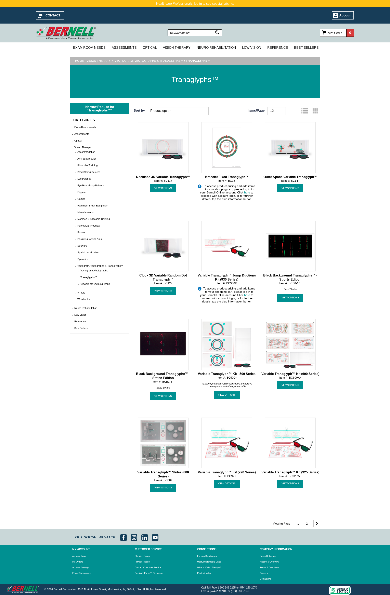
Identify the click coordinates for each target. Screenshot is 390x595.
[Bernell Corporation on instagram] (134, 537)
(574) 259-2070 (248, 587)
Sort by (139, 110)
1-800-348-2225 (227, 587)
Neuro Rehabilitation (216, 47)
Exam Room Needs (89, 47)
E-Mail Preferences (81, 573)
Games (81, 199)
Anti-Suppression (86, 158)
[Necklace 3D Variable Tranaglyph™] (163, 147)
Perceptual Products (88, 225)
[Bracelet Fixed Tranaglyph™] (227, 147)
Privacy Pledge (142, 561)
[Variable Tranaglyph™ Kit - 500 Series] (227, 344)
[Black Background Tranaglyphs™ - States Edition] (163, 344)
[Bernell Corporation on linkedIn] (145, 537)
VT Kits (81, 292)
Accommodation (86, 152)
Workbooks (83, 299)
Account (345, 15)
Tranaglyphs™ (88, 277)
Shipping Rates (142, 556)
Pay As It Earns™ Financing (148, 573)
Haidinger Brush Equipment (92, 205)
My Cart (336, 33)
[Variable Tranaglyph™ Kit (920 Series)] (227, 442)
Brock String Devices (88, 172)
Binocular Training (87, 165)
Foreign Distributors (207, 556)
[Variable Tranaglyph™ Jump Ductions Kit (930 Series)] (227, 245)
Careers (264, 573)
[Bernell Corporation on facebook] (124, 537)
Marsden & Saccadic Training (93, 219)
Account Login (79, 556)
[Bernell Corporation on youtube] (155, 537)
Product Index (204, 573)
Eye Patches (84, 178)
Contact (53, 15)
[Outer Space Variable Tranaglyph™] (290, 147)
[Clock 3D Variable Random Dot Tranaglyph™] (163, 245)
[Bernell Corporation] (66, 32)
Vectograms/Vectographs (94, 270)
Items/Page (256, 110)
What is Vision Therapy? (209, 567)
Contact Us (265, 579)
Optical (150, 47)
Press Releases (268, 556)
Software (82, 245)
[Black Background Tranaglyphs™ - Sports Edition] (290, 245)
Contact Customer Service (148, 567)
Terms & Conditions (269, 567)
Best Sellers (306, 47)
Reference (277, 47)
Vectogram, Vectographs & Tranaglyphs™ (149, 60)
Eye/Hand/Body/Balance (90, 185)
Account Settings (80, 567)
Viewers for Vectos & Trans (95, 284)
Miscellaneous (85, 212)
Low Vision (251, 47)
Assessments (124, 47)
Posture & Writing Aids (89, 239)
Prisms (81, 232)
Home (79, 60)
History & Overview (269, 561)
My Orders (77, 561)
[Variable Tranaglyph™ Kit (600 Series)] (290, 344)
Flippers (81, 192)
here (247, 192)
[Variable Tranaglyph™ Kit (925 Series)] (290, 442)
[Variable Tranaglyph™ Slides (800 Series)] (163, 442)
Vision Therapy (177, 47)
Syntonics (82, 259)
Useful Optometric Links (209, 561)
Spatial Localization (88, 252)
